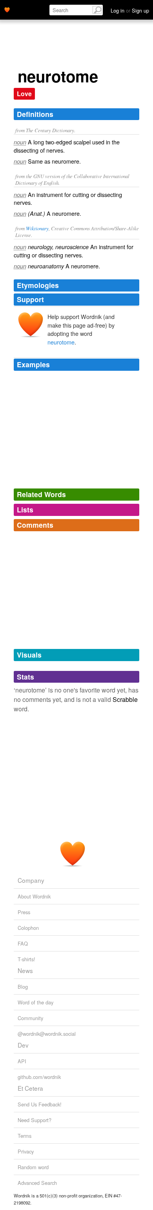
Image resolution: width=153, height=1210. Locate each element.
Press (24, 912)
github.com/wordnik (39, 1077)
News (25, 970)
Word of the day (35, 1002)
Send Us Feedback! (40, 1104)
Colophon (28, 927)
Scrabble (125, 699)
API (22, 1061)
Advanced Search (37, 1182)
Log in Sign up (130, 10)
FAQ (23, 943)
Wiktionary (37, 228)
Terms (24, 1135)
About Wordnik (34, 896)
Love (24, 93)
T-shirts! (26, 959)
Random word (33, 1167)
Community (30, 1018)
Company (31, 880)
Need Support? (34, 1120)
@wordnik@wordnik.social (47, 1033)
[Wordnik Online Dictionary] (7, 9)
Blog (23, 986)
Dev (23, 1045)
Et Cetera (30, 1088)
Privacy (26, 1151)
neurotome (61, 342)
